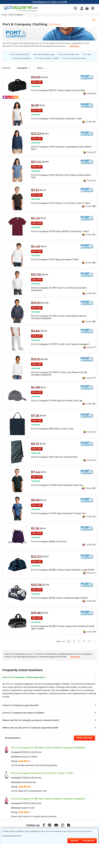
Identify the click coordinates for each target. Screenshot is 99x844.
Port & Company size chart (74, 58)
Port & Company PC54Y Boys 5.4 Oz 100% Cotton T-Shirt (60, 203)
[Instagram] (62, 825)
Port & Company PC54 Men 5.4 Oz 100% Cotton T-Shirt (42, 773)
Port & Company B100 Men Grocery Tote (52, 429)
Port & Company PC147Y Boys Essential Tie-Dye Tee (58, 513)
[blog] (68, 825)
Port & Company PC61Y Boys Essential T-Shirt (55, 259)
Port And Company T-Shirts (47, 58)
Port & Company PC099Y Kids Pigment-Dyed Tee (57, 485)
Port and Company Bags (43, 54)
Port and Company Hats (68, 54)
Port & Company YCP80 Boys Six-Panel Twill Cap (56, 400)
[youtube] (56, 825)
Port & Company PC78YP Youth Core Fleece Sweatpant (60, 344)
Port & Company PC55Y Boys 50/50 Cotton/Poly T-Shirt (60, 231)
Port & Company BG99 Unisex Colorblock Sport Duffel (59, 598)
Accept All (88, 840)
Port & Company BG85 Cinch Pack (49, 541)
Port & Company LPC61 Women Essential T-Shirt (56, 118)
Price (40, 68)
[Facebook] (44, 825)
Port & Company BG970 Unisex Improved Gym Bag (58, 90)
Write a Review (84, 738)
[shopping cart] (87, 8)
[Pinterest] (49, 825)
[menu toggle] (92, 8)
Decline (74, 840)
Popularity (22, 68)
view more (74, 46)
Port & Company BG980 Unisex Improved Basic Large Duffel (62, 570)
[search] (75, 8)
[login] (82, 8)
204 (51, 24)
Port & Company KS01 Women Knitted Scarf (54, 457)
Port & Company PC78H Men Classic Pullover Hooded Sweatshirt (48, 747)
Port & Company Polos (19, 54)
